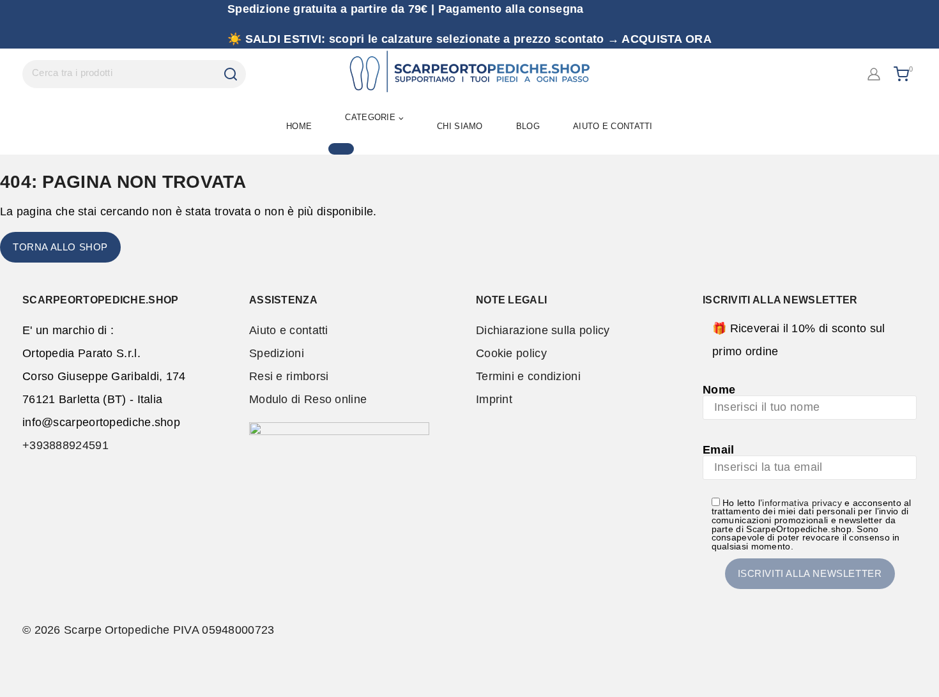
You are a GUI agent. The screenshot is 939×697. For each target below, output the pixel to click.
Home (299, 126)
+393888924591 (65, 445)
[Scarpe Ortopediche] (469, 74)
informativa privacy (802, 503)
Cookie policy (511, 353)
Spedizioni (276, 353)
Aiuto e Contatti (613, 126)
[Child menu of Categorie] (341, 149)
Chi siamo (460, 126)
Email (719, 449)
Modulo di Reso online (308, 399)
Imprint (494, 399)
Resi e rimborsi (289, 376)
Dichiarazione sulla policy (543, 330)
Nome (719, 389)
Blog (528, 126)
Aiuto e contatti (288, 330)
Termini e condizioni (528, 376)
